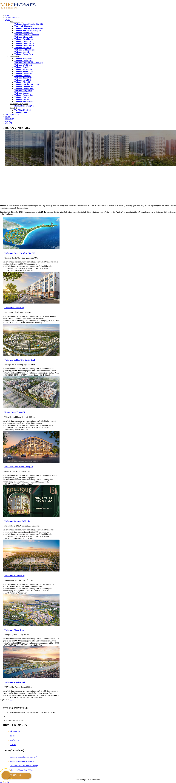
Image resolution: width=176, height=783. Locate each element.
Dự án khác (13, 108)
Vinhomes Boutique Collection (17, 521)
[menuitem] (90, 15)
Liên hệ (13, 745)
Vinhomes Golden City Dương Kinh (19, 360)
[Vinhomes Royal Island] (31, 678)
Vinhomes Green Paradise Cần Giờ (19, 253)
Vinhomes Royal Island (14, 682)
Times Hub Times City (14, 308)
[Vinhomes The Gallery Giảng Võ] (31, 462)
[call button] (6, 775)
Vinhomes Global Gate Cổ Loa (21, 770)
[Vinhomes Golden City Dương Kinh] (31, 355)
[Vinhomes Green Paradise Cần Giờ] (31, 248)
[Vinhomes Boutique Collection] (31, 516)
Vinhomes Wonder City (14, 575)
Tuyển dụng (14, 740)
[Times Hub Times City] (31, 303)
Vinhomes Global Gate (14, 630)
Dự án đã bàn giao (16, 56)
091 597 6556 (15, 775)
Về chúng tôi (15, 731)
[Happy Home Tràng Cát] (31, 407)
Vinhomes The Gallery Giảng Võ (18, 467)
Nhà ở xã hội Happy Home (19, 104)
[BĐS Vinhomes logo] (18, 11)
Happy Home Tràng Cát (15, 412)
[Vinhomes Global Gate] (31, 625)
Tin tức (12, 736)
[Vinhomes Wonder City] (31, 571)
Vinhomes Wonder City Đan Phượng (24, 766)
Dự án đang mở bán (16, 22)
